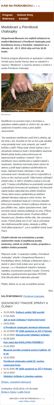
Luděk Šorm (23, 392)
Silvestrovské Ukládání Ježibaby (33, 335)
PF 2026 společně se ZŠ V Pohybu (34, 331)
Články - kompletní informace (16, 382)
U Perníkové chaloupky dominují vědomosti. (26, 327)
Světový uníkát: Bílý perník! (30, 312)
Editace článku (9, 392)
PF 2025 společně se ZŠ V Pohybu (34, 369)
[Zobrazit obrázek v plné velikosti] (27, 92)
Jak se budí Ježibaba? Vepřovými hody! (24, 320)
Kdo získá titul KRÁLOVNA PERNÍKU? (23, 342)
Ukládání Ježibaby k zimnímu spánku (22, 376)
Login (21, 401)
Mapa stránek (30, 401)
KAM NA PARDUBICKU (20, 5)
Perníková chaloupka (33, 296)
